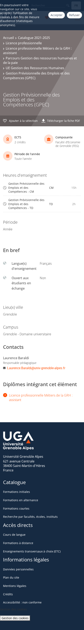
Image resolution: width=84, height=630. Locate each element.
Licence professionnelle (24, 43)
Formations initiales (16, 492)
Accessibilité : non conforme (22, 602)
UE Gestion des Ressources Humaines (35, 68)
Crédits (8, 594)
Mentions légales (14, 586)
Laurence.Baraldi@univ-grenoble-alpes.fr (36, 368)
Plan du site (11, 577)
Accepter (57, 15)
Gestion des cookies (15, 618)
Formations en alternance (20, 500)
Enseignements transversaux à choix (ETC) (32, 551)
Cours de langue (14, 535)
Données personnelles (18, 569)
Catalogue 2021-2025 (34, 38)
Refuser (74, 15)
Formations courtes (16, 508)
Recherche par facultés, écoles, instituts (30, 517)
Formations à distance (18, 543)
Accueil (8, 38)
